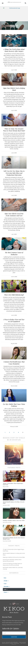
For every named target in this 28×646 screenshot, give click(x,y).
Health (5, 589)
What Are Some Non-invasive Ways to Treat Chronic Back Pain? (14, 130)
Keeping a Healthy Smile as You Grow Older (14, 520)
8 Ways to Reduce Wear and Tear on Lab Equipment (14, 320)
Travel (5, 583)
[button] (2, 3)
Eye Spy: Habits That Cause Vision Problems (14, 405)
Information (6, 586)
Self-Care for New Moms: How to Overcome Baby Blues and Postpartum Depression (14, 173)
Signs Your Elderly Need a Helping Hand (14, 89)
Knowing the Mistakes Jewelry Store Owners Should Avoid (14, 538)
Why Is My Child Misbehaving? (14, 295)
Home (5, 577)
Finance (5, 592)
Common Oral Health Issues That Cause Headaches (14, 363)
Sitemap (16, 643)
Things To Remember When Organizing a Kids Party (13, 484)
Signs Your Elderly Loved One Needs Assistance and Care (14, 214)
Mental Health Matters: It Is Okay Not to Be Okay (13, 502)
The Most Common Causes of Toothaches (14, 253)
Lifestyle (5, 580)
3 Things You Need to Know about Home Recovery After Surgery (14, 50)
